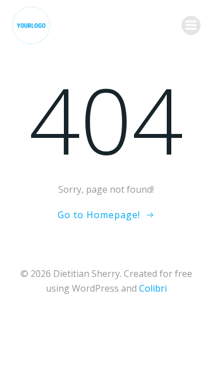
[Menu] (191, 25)
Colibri (153, 288)
